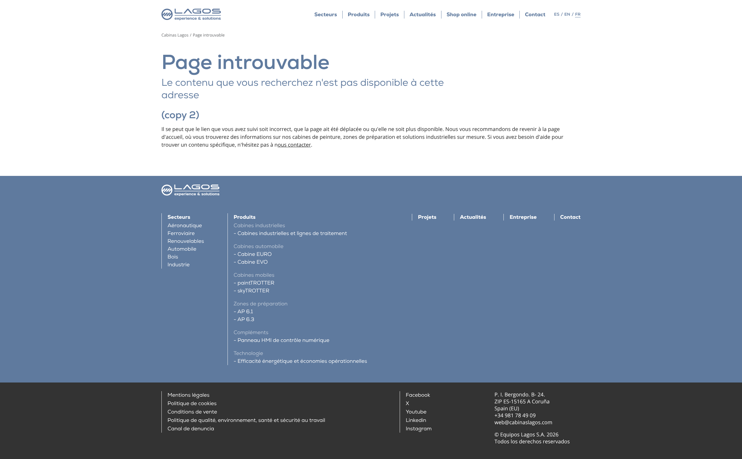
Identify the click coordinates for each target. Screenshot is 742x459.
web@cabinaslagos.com (523, 422)
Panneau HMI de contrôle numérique (283, 340)
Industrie (179, 264)
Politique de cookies (192, 403)
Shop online (462, 14)
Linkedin (416, 420)
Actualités (423, 14)
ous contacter (294, 144)
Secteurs (325, 14)
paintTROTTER (256, 283)
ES (556, 14)
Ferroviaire (181, 233)
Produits (359, 14)
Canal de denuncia (191, 428)
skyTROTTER (253, 290)
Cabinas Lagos (174, 35)
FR (578, 14)
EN (567, 14)
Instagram (419, 428)
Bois (173, 257)
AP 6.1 (245, 311)
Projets (389, 14)
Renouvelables (186, 241)
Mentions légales (189, 395)
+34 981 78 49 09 (515, 415)
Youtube (416, 412)
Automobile (182, 249)
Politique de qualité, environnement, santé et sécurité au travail (246, 420)
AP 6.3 (245, 319)
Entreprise (500, 14)
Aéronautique (185, 225)
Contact (535, 14)
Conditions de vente (192, 412)
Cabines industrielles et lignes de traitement (292, 233)
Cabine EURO (255, 254)
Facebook (418, 395)
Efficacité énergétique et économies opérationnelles (302, 361)
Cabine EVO (253, 262)
